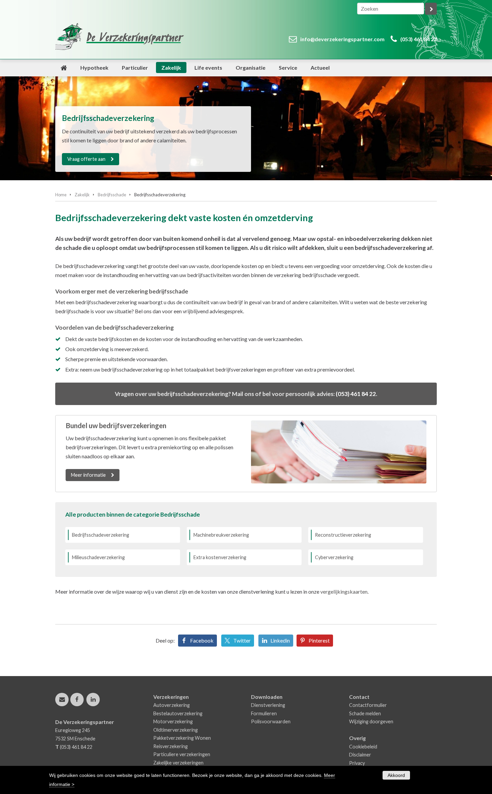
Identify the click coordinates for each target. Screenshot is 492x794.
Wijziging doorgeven (371, 721)
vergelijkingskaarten (343, 591)
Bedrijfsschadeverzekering (100, 535)
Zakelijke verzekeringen (178, 763)
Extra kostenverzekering (219, 557)
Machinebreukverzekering (221, 535)
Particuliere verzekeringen (181, 754)
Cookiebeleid (363, 746)
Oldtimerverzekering (175, 730)
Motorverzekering (173, 721)
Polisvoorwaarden (271, 721)
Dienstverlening (268, 705)
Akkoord (396, 775)
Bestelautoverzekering (177, 713)
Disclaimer (360, 754)
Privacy (357, 763)
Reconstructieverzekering (343, 535)
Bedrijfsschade (112, 194)
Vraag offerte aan (86, 159)
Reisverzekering (170, 746)
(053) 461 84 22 (418, 39)
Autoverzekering (171, 705)
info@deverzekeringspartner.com (342, 39)
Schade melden (365, 713)
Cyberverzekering (334, 557)
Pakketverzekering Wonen (182, 738)
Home (61, 194)
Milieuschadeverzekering (98, 557)
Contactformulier (368, 705)
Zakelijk (82, 194)
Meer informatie (88, 475)
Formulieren (264, 713)
